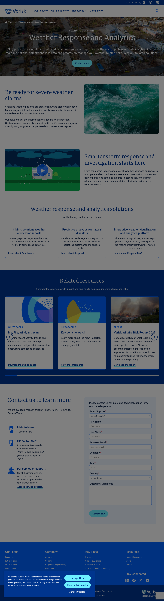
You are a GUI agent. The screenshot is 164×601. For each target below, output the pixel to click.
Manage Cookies (77, 591)
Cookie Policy (33, 585)
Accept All (76, 578)
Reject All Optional (76, 585)
